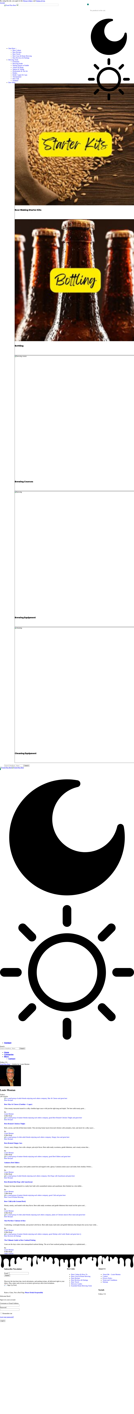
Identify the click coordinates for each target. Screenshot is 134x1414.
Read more (21, 217)
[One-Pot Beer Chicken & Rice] (44, 1215)
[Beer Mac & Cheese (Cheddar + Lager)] (35, 1098)
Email (6, 1273)
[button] (2, 3)
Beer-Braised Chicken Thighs (14, 1124)
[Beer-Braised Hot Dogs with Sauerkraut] (39, 1176)
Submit (7, 1275)
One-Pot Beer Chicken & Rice (15, 1221)
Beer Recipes (8, 1100)
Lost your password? (7, 1317)
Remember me (7, 1313)
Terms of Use (40, 1)
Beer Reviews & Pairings (12, 1236)
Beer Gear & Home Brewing (13, 1197)
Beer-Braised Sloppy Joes (13, 1143)
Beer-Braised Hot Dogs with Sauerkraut (18, 1182)
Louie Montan (9, 1114)
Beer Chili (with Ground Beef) (15, 1201)
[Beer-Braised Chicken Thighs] (43, 1118)
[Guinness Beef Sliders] (37, 1156)
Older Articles (8, 1253)
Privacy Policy (28, 1)
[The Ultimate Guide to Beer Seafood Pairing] (42, 1234)
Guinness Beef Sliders (11, 1162)
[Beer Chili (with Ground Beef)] (35, 1195)
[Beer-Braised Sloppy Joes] (36, 1137)
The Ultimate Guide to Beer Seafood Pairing (19, 1240)
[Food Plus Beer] (12, 768)
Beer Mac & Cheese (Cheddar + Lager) (18, 1104)
